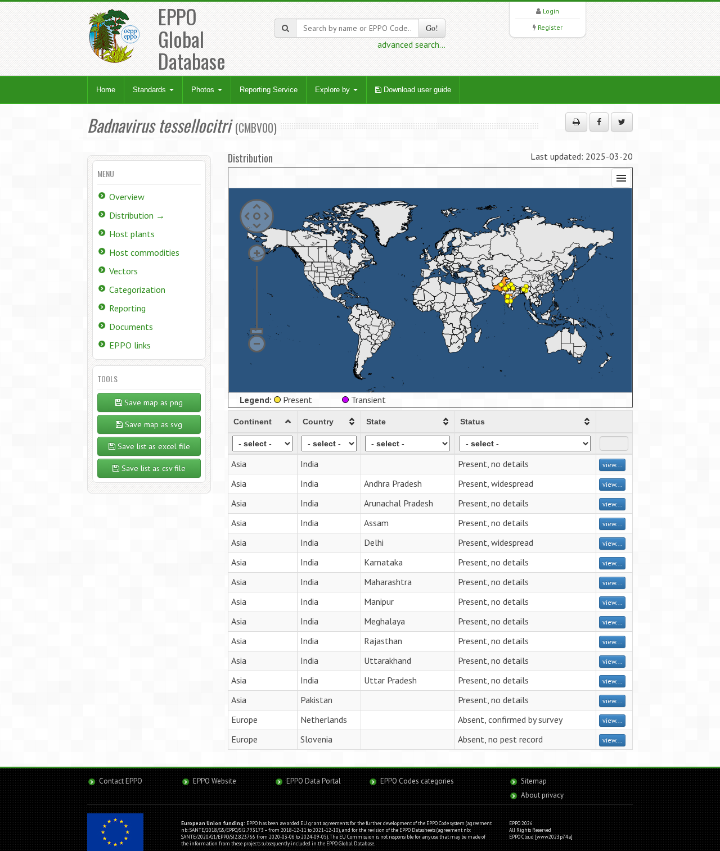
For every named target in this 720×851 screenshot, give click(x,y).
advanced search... (411, 44)
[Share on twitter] (622, 122)
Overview (127, 196)
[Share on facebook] (599, 122)
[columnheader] (263, 421)
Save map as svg (152, 424)
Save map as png (152, 402)
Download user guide (416, 89)
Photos (204, 89)
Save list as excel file (152, 446)
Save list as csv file (152, 468)
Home (105, 89)
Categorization (137, 289)
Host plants (132, 233)
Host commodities (144, 252)
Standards (150, 89)
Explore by (333, 89)
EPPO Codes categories (417, 781)
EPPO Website (214, 781)
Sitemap (534, 781)
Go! (432, 27)
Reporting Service (269, 89)
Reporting (127, 308)
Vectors (123, 271)
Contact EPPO (120, 781)
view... (612, 464)
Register (550, 27)
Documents (131, 326)
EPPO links (130, 345)
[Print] (576, 122)
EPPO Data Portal (313, 781)
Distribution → (137, 215)
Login (551, 11)
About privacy (542, 795)
